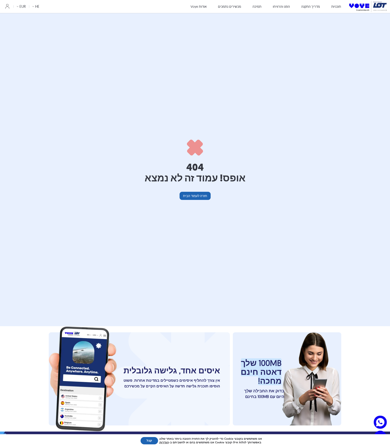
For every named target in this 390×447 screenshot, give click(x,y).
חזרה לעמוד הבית (195, 196)
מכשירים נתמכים (229, 6)
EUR (23, 6)
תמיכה (256, 6)
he (37, 6)
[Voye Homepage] (368, 6)
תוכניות (336, 6)
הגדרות (164, 442)
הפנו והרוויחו (281, 6)
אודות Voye (199, 6)
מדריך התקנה (310, 6)
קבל (149, 441)
